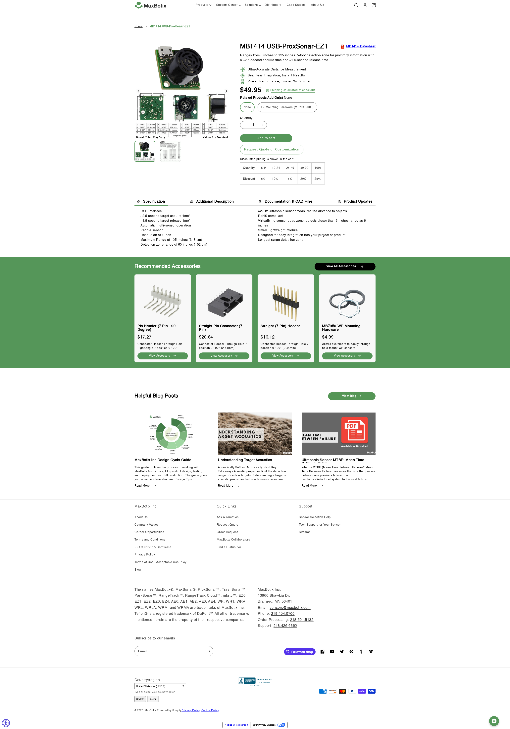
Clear (153, 699)
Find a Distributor (229, 547)
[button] (228, 5)
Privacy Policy (144, 554)
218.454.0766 (283, 614)
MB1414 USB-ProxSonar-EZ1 (170, 26)
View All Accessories (341, 266)
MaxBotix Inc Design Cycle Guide (162, 460)
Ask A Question (228, 517)
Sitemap (305, 532)
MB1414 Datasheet (361, 46)
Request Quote (227, 524)
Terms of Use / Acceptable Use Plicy (160, 562)
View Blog (349, 396)
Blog (137, 569)
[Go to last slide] (138, 91)
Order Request (227, 532)
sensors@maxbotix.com (290, 608)
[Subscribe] (208, 651)
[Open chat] (494, 721)
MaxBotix (150, 710)
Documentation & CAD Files (289, 201)
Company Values (146, 524)
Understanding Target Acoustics (245, 460)
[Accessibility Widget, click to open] (6, 723)
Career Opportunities (149, 532)
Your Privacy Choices (264, 724)
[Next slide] (226, 91)
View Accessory (159, 355)
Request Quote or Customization (271, 149)
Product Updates (358, 201)
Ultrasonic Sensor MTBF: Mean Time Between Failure (333, 460)
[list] (255, 316)
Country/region (147, 680)
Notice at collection (236, 724)
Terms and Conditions (149, 539)
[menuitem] (146, 151)
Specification (154, 201)
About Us (141, 517)
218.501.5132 (302, 620)
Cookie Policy (210, 710)
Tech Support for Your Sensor (320, 524)
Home (138, 26)
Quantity (246, 118)
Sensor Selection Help (315, 517)
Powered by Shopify (169, 710)
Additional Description (215, 201)
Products (202, 5)
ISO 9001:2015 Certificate (152, 547)
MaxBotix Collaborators (233, 539)
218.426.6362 (285, 626)
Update (140, 699)
